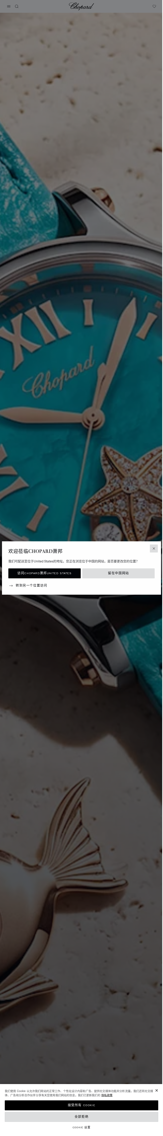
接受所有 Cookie (81, 1105)
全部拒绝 (81, 1116)
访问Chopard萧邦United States (44, 573)
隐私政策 (107, 1095)
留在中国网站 (118, 573)
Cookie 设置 (82, 1127)
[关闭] (156, 1090)
